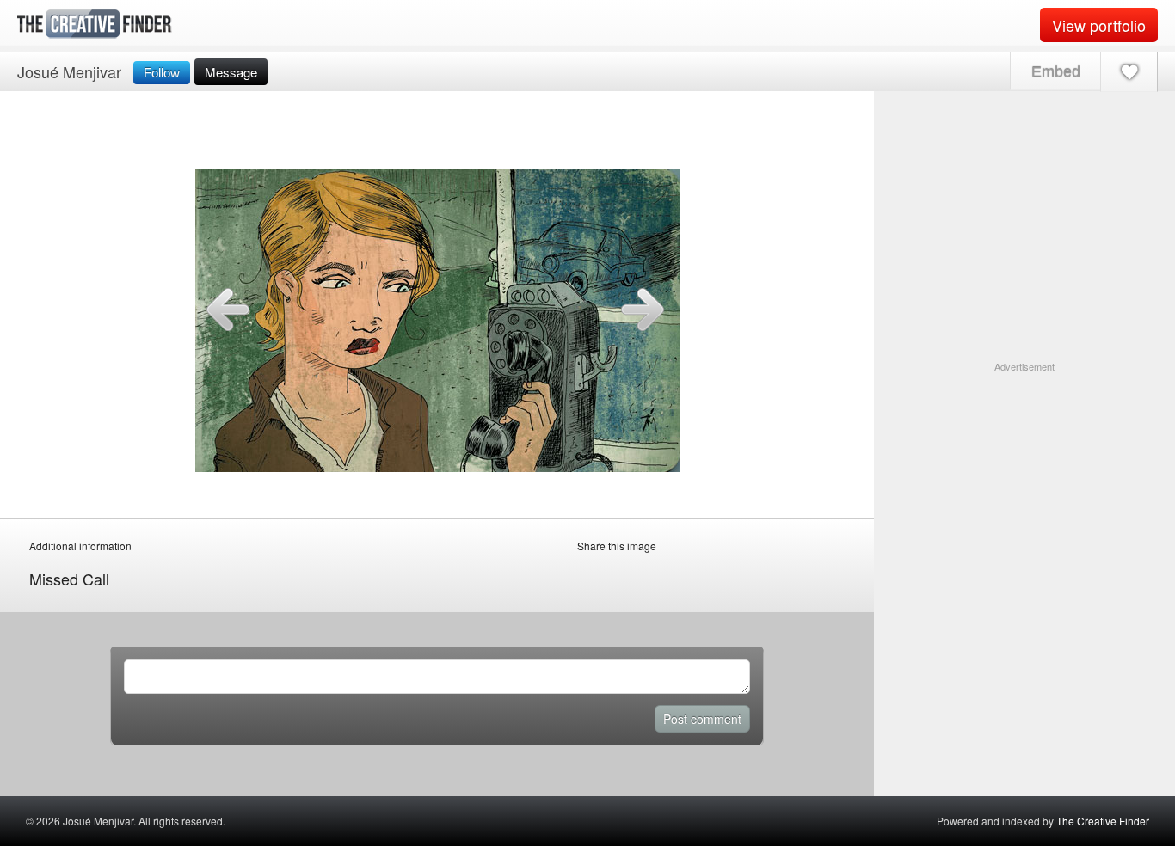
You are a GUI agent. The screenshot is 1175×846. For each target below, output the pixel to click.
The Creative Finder (1102, 820)
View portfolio (1099, 25)
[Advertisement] (1024, 481)
